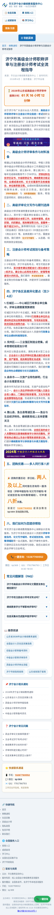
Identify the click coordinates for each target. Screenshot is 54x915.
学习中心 (6, 854)
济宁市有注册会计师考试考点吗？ (23, 597)
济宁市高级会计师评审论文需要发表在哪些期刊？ (26, 586)
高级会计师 (7, 822)
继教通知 (13, 45)
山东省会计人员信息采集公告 (19, 697)
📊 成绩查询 (10, 20)
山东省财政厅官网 (37, 671)
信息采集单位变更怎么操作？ (19, 755)
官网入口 (6, 846)
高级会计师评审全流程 (16, 664)
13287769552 (24, 508)
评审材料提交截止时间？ (16, 750)
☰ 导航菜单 (27, 38)
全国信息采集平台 (10, 858)
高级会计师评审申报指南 (16, 703)
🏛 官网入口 (27, 13)
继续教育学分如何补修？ (16, 745)
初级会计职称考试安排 (15, 708)
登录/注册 (10, 28)
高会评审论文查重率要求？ (17, 734)
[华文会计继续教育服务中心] (4, 5)
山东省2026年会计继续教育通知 (21, 636)
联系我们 (6, 834)
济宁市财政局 (8, 862)
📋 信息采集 (10, 13)
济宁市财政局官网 (14, 671)
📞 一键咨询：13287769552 (27, 556)
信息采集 (6, 818)
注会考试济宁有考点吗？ (16, 739)
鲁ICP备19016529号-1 (27, 911)
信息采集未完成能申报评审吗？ (22, 616)
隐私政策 (6, 826)
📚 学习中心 (27, 20)
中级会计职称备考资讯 (15, 713)
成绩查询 (6, 850)
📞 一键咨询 (42, 899)
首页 (4, 45)
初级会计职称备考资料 (16, 650)
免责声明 (6, 830)
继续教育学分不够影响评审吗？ (22, 606)
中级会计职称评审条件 (16, 657)
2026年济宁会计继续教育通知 (19, 692)
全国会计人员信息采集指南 (19, 643)
